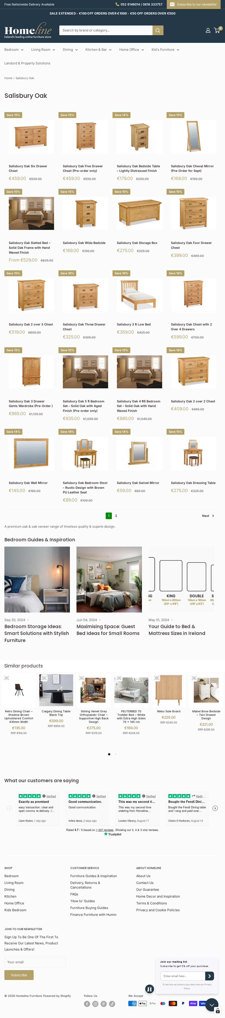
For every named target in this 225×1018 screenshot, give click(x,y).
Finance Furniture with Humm (93, 915)
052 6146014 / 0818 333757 (141, 4)
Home (8, 78)
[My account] (208, 30)
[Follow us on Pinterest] (104, 1004)
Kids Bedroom (15, 910)
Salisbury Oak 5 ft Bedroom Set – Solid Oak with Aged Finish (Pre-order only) (83, 406)
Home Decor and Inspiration (158, 896)
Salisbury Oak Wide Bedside (84, 243)
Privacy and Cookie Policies (158, 910)
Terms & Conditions (151, 903)
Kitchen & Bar (96, 49)
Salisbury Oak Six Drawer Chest (28, 168)
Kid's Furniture (163, 49)
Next (205, 516)
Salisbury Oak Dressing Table (193, 483)
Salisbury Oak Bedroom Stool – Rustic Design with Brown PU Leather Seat (85, 487)
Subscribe (19, 975)
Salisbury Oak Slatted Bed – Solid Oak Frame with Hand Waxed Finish (29, 247)
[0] (217, 30)
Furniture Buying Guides (89, 908)
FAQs (74, 894)
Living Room (40, 49)
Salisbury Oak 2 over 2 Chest (193, 401)
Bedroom (11, 49)
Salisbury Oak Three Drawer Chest (84, 326)
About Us (143, 876)
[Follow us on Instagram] (95, 1004)
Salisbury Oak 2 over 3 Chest (31, 324)
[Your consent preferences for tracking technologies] (217, 1010)
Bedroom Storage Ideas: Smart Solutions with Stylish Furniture (36, 633)
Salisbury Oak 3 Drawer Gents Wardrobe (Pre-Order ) (31, 403)
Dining (68, 49)
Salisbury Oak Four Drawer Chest (191, 245)
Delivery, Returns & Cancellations (85, 885)
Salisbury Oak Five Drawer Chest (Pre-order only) (83, 168)
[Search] (157, 30)
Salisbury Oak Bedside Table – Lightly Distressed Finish (138, 168)
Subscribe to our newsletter (197, 4)
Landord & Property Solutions (27, 63)
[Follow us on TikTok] (112, 1004)
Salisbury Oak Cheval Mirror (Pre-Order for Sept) (192, 168)
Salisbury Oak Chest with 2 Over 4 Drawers (191, 326)
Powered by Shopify (57, 996)
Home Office (129, 49)
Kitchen (10, 896)
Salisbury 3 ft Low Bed (134, 324)
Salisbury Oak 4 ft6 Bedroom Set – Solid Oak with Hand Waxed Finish (138, 406)
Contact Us (145, 883)
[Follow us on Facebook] (87, 1004)
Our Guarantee (147, 889)
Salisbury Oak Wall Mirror (28, 483)
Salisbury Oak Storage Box (137, 243)
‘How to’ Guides (82, 901)
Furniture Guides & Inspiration (93, 876)
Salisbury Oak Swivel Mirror (138, 483)
